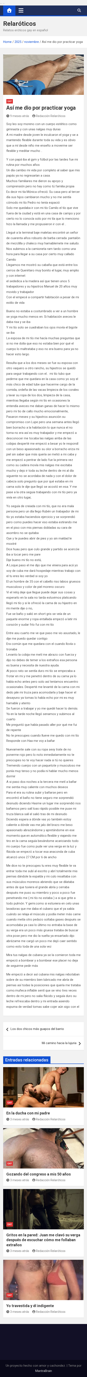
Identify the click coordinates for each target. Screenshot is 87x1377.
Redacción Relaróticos (50, 116)
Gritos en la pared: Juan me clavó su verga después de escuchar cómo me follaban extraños (43, 1240)
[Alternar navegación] (21, 10)
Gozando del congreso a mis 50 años (38, 1174)
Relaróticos (19, 23)
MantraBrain (43, 1371)
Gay (9, 101)
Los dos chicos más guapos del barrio (37, 1029)
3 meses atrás (19, 1119)
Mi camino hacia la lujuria (59, 1043)
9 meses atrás (19, 116)
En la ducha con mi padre (28, 1113)
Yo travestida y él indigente (30, 1305)
